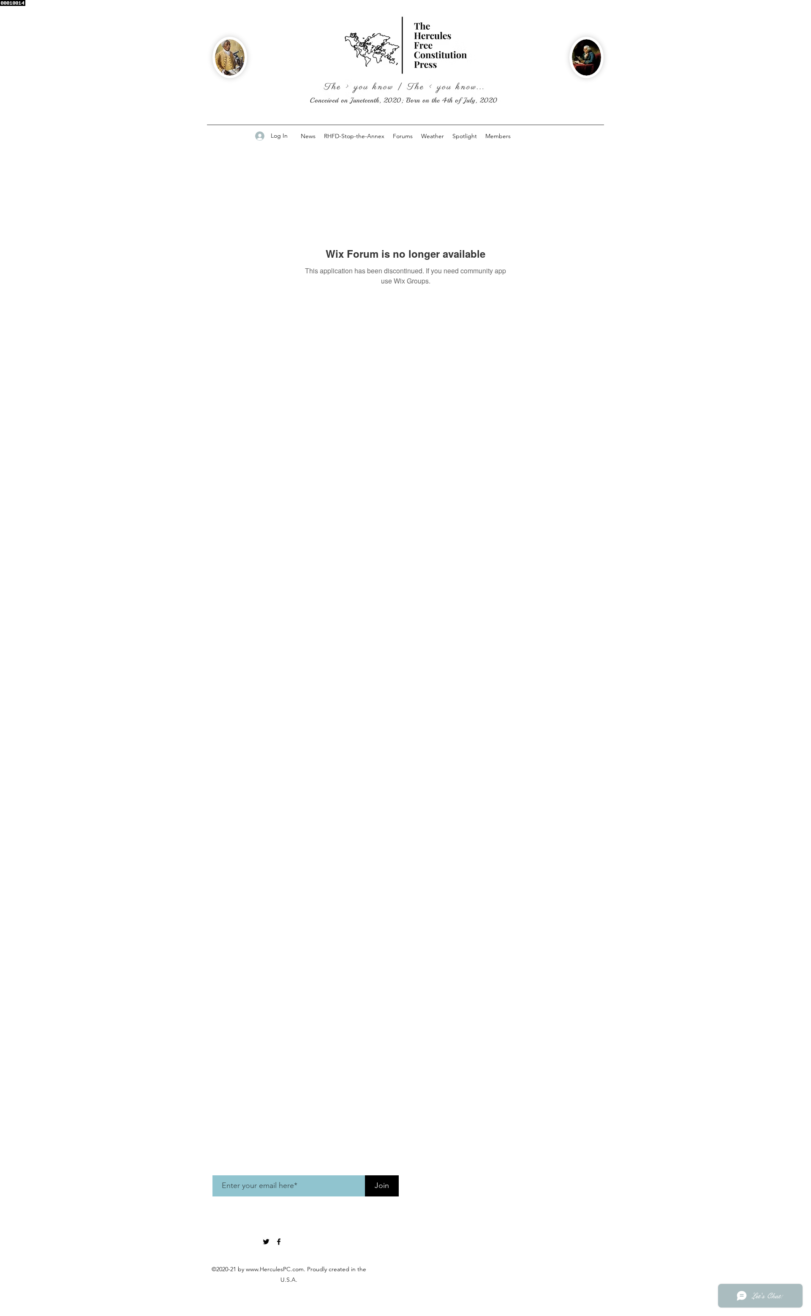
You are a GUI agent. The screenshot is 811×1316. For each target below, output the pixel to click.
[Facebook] (279, 1241)
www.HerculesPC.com (275, 1269)
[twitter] (266, 1241)
